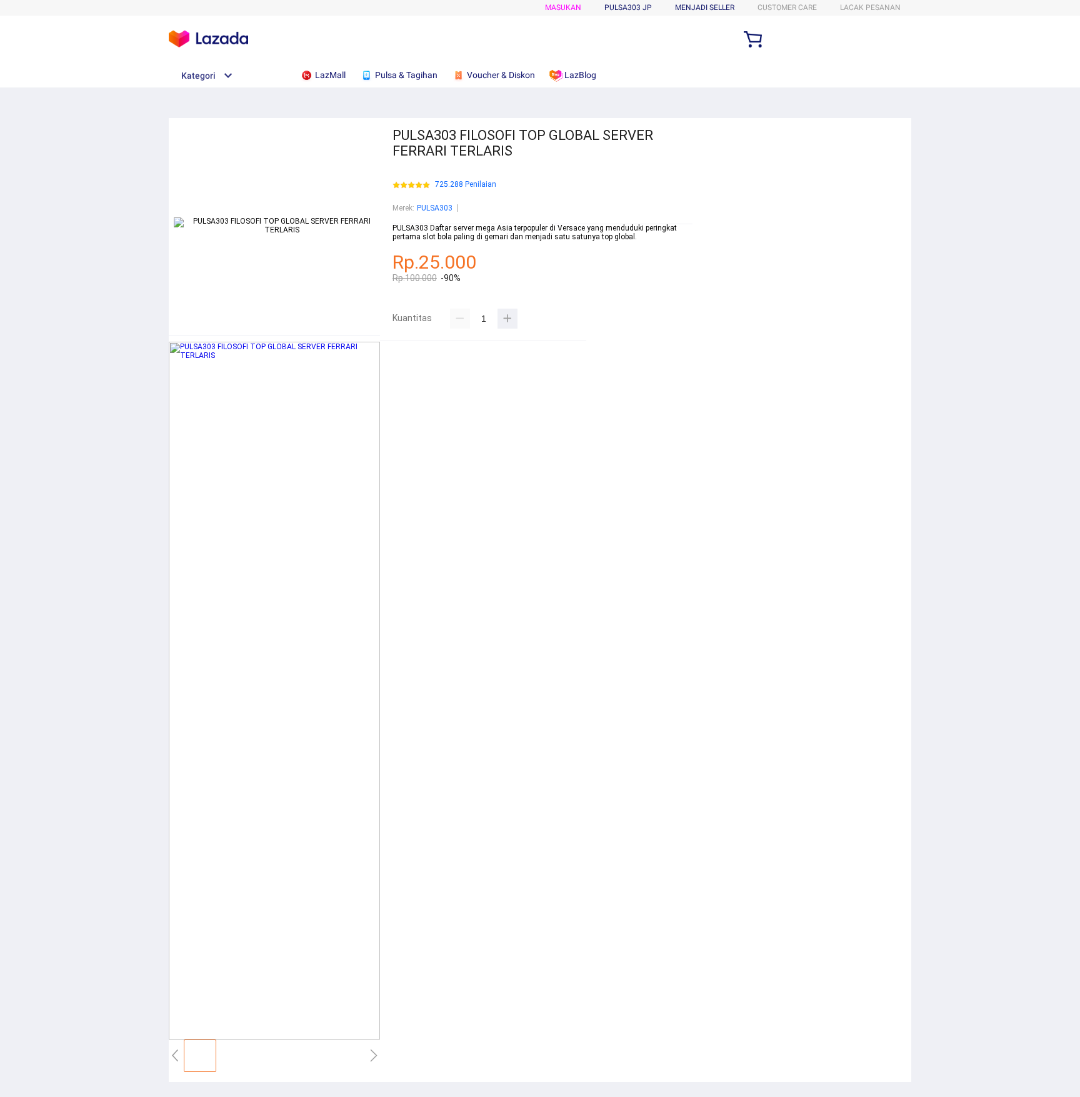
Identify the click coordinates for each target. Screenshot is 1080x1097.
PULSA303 (434, 208)
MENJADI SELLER (704, 7)
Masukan (563, 7)
